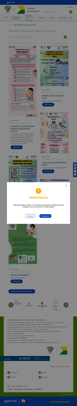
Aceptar (30, 216)
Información (45, 216)
